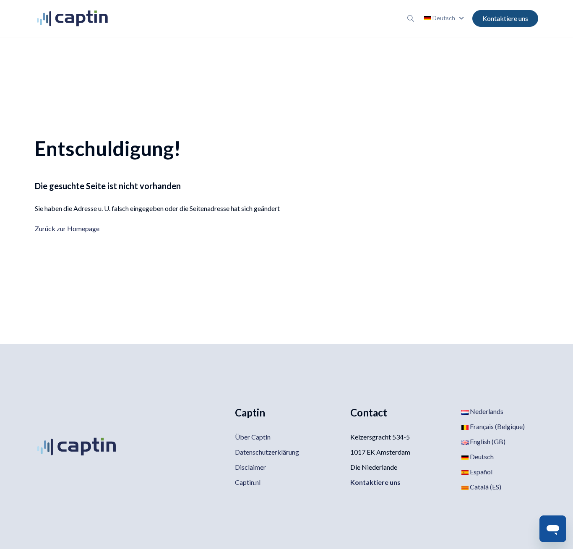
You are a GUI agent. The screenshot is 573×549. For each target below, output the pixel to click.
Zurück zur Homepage (67, 228)
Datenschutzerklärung (267, 452)
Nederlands (486, 411)
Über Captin (253, 437)
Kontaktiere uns (505, 18)
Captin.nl (247, 482)
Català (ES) (485, 487)
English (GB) (487, 441)
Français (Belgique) (497, 426)
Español (480, 472)
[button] (445, 17)
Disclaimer (250, 467)
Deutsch (481, 457)
